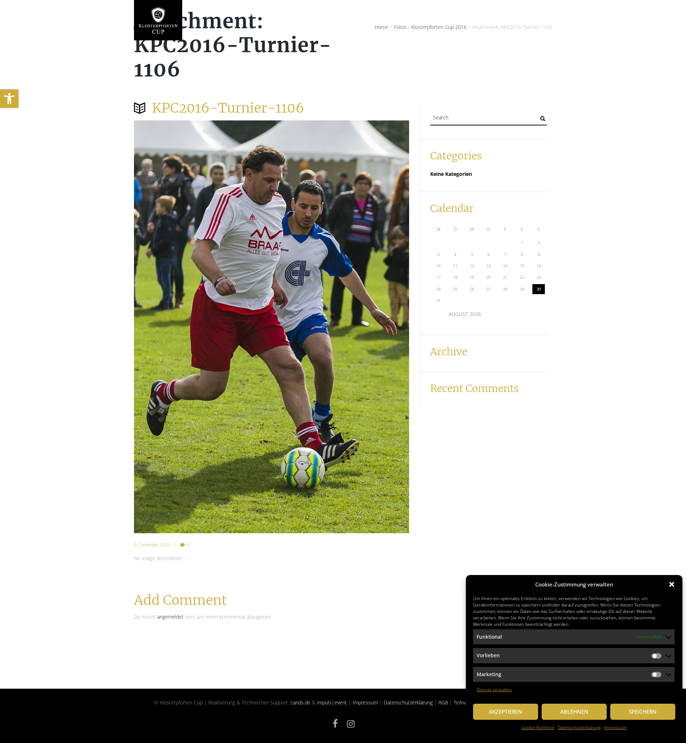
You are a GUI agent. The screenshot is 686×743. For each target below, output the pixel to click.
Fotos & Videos (499, 15)
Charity (281, 15)
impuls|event (332, 702)
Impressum (615, 727)
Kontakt (536, 15)
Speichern (643, 711)
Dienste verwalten (494, 690)
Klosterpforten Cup (239, 15)
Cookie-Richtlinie (538, 727)
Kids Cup (427, 15)
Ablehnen (574, 711)
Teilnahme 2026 (389, 15)
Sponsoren (459, 15)
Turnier (352, 15)
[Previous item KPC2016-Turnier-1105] (203, 327)
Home (198, 15)
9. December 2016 (152, 544)
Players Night (316, 15)
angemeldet (170, 616)
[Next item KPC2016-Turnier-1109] (340, 327)
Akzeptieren (505, 711)
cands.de (300, 702)
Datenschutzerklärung (579, 727)
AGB (443, 702)
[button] (9, 98)
